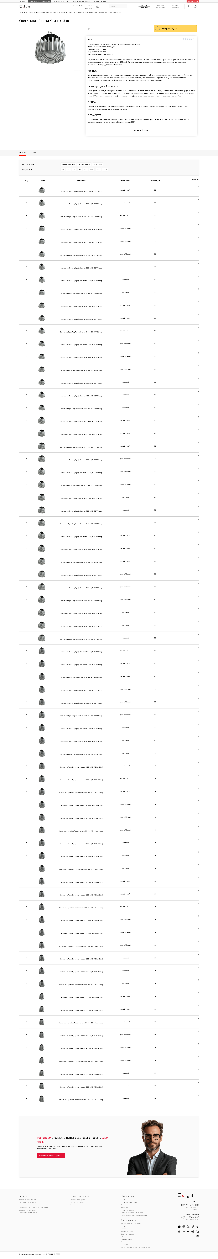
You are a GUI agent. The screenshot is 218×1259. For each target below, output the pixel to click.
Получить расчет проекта (50, 1155)
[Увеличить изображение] (50, 48)
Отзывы (33, 152)
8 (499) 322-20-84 (75, 5)
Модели (22, 152)
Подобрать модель (169, 29)
